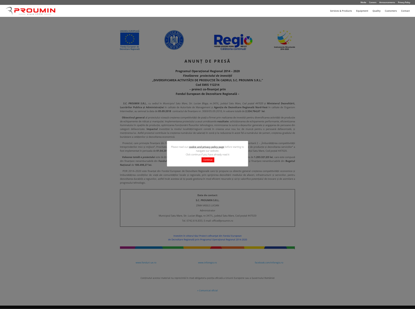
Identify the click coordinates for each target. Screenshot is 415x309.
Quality (377, 11)
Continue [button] (207, 159)
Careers (372, 2)
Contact (405, 11)
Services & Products (341, 11)
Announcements (387, 2)
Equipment (362, 11)
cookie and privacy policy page (206, 146)
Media (363, 2)
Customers (391, 11)
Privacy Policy (404, 2)
